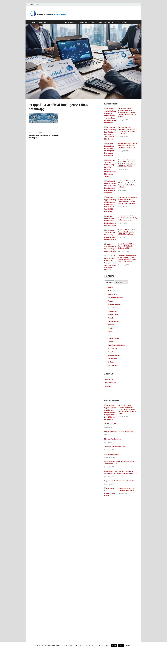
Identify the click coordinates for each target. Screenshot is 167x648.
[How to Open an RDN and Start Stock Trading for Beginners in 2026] (110, 244)
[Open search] (136, 22)
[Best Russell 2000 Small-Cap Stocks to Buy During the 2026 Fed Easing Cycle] (110, 230)
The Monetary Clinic (111, 424)
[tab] (109, 282)
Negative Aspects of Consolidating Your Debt (119, 481)
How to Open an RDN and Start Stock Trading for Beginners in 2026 (126, 246)
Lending (110, 328)
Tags (125, 282)
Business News (112, 294)
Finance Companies (114, 308)
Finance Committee (48, 22)
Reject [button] (121, 645)
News (109, 335)
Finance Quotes (87, 22)
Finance (110, 301)
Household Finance (114, 321)
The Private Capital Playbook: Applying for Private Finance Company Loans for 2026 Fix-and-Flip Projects (127, 112)
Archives (118, 282)
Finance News (112, 311)
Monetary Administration (112, 439)
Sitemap (108, 386)
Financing (111, 318)
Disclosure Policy (110, 382)
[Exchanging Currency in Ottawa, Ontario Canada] (110, 488)
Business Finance (113, 291)
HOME (33, 22)
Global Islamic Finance (111, 454)
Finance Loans (68, 22)
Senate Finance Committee (116, 345)
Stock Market (112, 348)
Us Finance (123, 22)
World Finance (113, 365)
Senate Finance (106, 22)
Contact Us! (109, 379)
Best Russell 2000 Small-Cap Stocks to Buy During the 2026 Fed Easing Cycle (127, 232)
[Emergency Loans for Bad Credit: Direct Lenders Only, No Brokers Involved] (110, 216)
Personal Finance (113, 338)
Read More (127, 645)
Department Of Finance (115, 297)
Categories (109, 282)
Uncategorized (112, 358)
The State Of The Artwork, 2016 (115, 446)
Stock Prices (112, 352)
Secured (110, 341)
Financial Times (113, 314)
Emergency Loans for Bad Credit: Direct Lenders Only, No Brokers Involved (127, 218)
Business (110, 287)
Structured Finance (114, 355)
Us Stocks (111, 362)
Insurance (111, 325)
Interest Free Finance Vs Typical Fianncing (118, 431)
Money (110, 331)
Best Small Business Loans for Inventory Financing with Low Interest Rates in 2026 (127, 145)
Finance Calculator (114, 304)
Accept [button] (114, 645)
